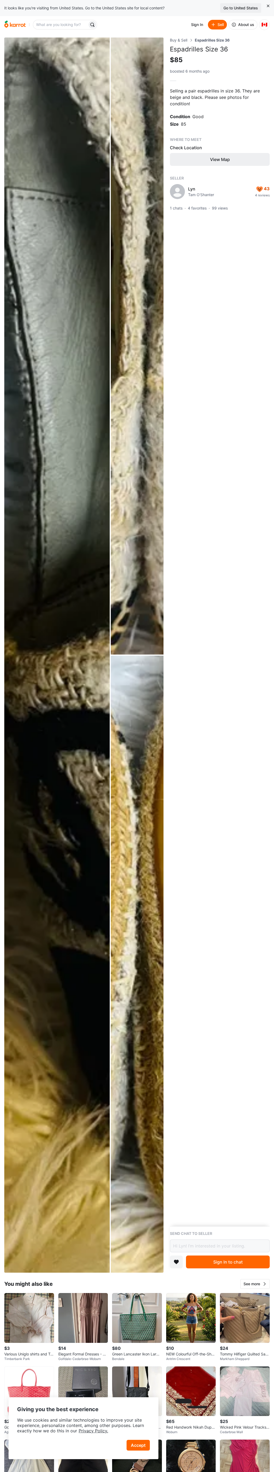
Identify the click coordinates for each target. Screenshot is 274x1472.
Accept (138, 1445)
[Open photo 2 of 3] (137, 346)
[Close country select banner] (268, 6)
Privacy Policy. (93, 1430)
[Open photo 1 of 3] (57, 655)
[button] (255, 1284)
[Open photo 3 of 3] (137, 964)
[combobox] (61, 24)
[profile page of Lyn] (177, 191)
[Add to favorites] (176, 1262)
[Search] (92, 24)
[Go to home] (15, 25)
